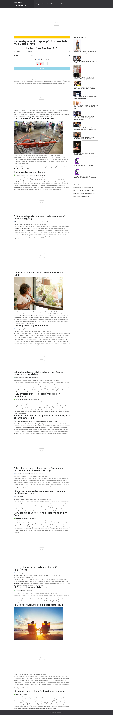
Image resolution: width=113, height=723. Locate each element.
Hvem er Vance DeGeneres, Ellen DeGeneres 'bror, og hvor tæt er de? (84, 128)
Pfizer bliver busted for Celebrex (83, 165)
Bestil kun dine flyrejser (29, 316)
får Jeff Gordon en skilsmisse (22, 488)
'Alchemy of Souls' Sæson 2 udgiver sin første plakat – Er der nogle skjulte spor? (85, 107)
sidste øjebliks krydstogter (56, 597)
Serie (47, 59)
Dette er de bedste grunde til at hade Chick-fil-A (85, 62)
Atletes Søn (53, 4)
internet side (35, 167)
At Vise (42, 68)
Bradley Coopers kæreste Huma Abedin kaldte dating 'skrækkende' (84, 87)
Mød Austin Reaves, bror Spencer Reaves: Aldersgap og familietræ (83, 78)
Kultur (47, 4)
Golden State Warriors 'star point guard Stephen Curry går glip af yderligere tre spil (83, 118)
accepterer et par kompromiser (22, 228)
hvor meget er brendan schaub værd (24, 169)
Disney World (31, 525)
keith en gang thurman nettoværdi (83, 190)
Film (43, 4)
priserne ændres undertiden (33, 427)
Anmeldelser (61, 4)
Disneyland (23, 525)
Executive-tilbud (18, 583)
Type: (37, 59)
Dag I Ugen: (17, 51)
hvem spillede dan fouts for (81, 196)
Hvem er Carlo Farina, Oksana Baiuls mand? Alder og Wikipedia (84, 52)
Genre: (16, 55)
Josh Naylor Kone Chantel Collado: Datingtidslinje (84, 154)
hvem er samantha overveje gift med (84, 193)
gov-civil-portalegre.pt (56, 712)
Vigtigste (38, 4)
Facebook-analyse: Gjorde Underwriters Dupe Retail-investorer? (84, 177)
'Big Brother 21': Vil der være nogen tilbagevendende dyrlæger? (84, 137)
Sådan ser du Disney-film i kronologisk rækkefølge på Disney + (85, 97)
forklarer (41, 182)
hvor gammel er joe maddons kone (83, 187)
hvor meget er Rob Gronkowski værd (24, 688)
